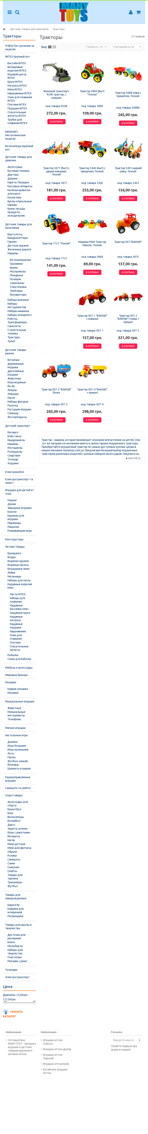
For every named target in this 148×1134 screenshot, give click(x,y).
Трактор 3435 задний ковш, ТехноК (128, 170)
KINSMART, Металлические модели (15, 135)
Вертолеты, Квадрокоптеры (18, 236)
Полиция (15, 279)
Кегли (11, 840)
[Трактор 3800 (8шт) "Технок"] (92, 72)
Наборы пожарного (20, 314)
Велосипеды (16, 817)
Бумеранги (14, 553)
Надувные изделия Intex (20, 586)
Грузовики (16, 263)
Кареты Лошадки (18, 182)
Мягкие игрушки (15, 727)
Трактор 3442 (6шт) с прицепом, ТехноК (92, 170)
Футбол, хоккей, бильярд (18, 763)
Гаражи (12, 241)
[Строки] (54, 47)
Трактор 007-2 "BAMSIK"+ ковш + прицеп (128, 319)
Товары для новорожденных (15, 896)
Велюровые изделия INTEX (17, 68)
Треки (11, 341)
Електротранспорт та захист (19, 481)
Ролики (12, 855)
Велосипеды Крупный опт (19, 148)
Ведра (12, 557)
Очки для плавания (16, 637)
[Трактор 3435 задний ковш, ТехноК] (128, 149)
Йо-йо (11, 386)
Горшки (12, 500)
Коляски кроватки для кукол (19, 192)
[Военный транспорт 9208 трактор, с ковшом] (56, 72)
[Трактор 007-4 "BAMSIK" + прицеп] (92, 371)
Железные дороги (19, 249)
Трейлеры (16, 290)
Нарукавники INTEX (20, 93)
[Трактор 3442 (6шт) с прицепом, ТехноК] (92, 149)
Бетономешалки (20, 259)
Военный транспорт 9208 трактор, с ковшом (56, 94)
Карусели (13, 904)
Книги (11, 942)
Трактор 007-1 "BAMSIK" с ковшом (92, 317)
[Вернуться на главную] (4, 29)
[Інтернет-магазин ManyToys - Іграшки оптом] (74, 12)
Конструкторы (14, 539)
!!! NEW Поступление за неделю (19, 47)
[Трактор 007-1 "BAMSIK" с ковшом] (92, 297)
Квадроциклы (16, 440)
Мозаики (10, 682)
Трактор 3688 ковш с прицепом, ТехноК (128, 94)
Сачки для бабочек (19, 659)
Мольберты (15, 946)
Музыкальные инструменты (16, 713)
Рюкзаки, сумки (17, 961)
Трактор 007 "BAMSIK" (128, 241)
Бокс (10, 813)
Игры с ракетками (19, 832)
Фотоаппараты (17, 417)
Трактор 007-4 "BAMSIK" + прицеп (92, 391)
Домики (13, 178)
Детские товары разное (15, 351)
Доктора (13, 174)
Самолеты (14, 326)
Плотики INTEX (17, 104)
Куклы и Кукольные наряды (20, 203)
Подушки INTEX (17, 108)
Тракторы (14, 337)
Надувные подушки (16, 625)
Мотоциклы (15, 447)
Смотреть (133, 458)
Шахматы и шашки (19, 768)
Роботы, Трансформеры (17, 320)
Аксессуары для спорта (18, 803)
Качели (12, 511)
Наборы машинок (18, 311)
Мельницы (14, 576)
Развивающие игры (20, 530)
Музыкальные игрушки (19, 701)
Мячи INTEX (15, 89)
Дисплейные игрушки (16, 373)
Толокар (13, 459)
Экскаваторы (18, 294)
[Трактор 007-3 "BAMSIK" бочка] (56, 371)
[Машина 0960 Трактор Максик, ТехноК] (92, 223)
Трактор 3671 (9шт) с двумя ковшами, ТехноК (56, 171)
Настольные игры (16, 735)
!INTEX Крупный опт (17, 56)
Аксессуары (15, 166)
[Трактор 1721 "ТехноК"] (56, 224)
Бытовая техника (18, 170)
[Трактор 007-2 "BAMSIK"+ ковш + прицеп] (128, 297)
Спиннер (13, 413)
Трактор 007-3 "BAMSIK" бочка (56, 391)
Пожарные (16, 275)
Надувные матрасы (16, 618)
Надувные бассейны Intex (19, 607)
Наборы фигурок (18, 401)
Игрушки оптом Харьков (52, 1056)
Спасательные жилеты (19, 648)
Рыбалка (13, 655)
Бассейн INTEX (17, 63)
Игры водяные (17, 382)
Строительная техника (17, 331)
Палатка (13, 405)
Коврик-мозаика (18, 688)
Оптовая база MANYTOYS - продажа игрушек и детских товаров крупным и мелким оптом (22, 1047)
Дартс (11, 824)
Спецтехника (18, 286)
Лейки (11, 572)
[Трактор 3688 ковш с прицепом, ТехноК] (128, 73)
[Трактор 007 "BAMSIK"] (128, 223)
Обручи (12, 851)
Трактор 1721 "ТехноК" (56, 243)
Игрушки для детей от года (19, 492)
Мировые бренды (16, 675)
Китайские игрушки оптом (55, 1071)
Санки (11, 863)
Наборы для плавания (17, 600)
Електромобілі (14, 471)
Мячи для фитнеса (19, 847)
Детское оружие (18, 245)
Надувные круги (20, 612)
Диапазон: (9, 994)
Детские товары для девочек (18, 158)
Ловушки (13, 393)
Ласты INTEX (18, 594)
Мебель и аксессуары (19, 667)
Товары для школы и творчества (18, 926)
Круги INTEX (15, 81)
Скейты (12, 871)
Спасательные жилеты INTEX (17, 114)
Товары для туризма (15, 876)
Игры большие (17, 745)
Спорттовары (14, 795)
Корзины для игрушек (16, 517)
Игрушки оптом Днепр (57, 1049)
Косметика (14, 197)
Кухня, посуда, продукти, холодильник (16, 212)
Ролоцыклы (15, 451)
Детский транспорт (17, 425)
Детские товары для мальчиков (18, 226)
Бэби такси (14, 436)
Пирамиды (14, 522)
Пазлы (12, 757)
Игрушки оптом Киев (56, 1063)
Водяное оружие (18, 561)
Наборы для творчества (15, 951)
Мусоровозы (18, 271)
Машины (13, 253)
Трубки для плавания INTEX (17, 121)
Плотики (15, 642)
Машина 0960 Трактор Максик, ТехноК (92, 243)
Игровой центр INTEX (17, 76)
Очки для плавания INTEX (20, 99)
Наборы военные (18, 299)
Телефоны (14, 719)
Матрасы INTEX (17, 85)
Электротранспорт (17, 977)
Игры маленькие (18, 749)
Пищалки (13, 526)
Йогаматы (14, 836)
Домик (12, 504)
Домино (13, 741)
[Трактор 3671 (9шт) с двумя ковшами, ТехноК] (56, 149)
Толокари (11, 969)
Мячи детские (16, 844)
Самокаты (14, 859)
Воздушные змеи (18, 568)
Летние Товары (15, 546)
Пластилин (15, 957)
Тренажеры (15, 882)
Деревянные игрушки (16, 365)
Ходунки (13, 463)
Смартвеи (14, 455)
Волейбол (14, 820)
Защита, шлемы (18, 828)
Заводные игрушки (20, 507)
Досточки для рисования (16, 936)
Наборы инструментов (17, 305)
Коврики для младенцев (16, 910)
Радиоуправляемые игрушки (17, 779)
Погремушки (15, 916)
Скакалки (13, 867)
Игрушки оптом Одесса (52, 1042)
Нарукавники (18, 631)
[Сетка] (49, 47)
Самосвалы (17, 283)
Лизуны (12, 390)
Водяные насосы (18, 564)
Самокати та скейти (17, 788)
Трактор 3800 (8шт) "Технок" (92, 93)
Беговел (13, 432)
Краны (14, 267)
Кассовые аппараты (20, 186)
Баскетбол (14, 809)
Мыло (11, 397)
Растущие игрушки (19, 409)
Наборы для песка (19, 580)
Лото (11, 753)
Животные (14, 378)
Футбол (13, 886)
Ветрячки (13, 359)
